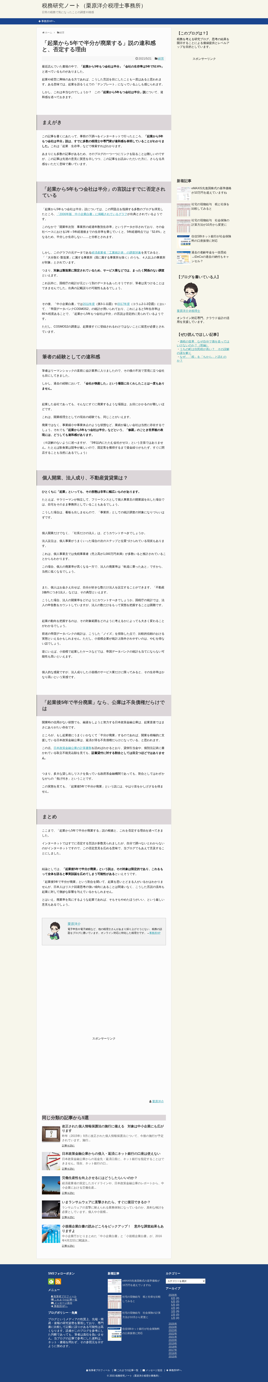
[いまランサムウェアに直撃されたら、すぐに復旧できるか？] (51, 1209)
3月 (173, 1311)
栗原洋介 (158, 1101)
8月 (173, 1298)
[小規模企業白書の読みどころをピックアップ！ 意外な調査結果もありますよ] (51, 1234)
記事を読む (68, 1145)
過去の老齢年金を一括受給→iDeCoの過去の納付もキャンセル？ (210, 257)
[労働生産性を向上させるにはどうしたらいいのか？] (51, 1185)
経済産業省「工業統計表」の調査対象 (116, 252)
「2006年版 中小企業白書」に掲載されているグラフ (92, 214)
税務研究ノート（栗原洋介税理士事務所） (94, 6)
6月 (173, 1301)
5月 (173, 1304)
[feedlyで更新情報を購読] (51, 1281)
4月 (173, 1308)
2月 (173, 1314)
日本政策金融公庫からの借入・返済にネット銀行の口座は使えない (111, 1153)
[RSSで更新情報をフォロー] (58, 1281)
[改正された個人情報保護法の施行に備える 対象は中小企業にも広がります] (51, 1134)
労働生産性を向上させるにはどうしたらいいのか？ (99, 1178)
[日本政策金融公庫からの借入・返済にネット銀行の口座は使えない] (51, 1161)
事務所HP (154, 932)
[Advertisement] (104, 993)
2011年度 (89, 303)
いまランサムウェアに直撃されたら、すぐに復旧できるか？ (106, 1202)
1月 (173, 1317)
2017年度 (123, 303)
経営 (161, 58)
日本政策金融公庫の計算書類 (73, 748)
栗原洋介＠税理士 (188, 310)
